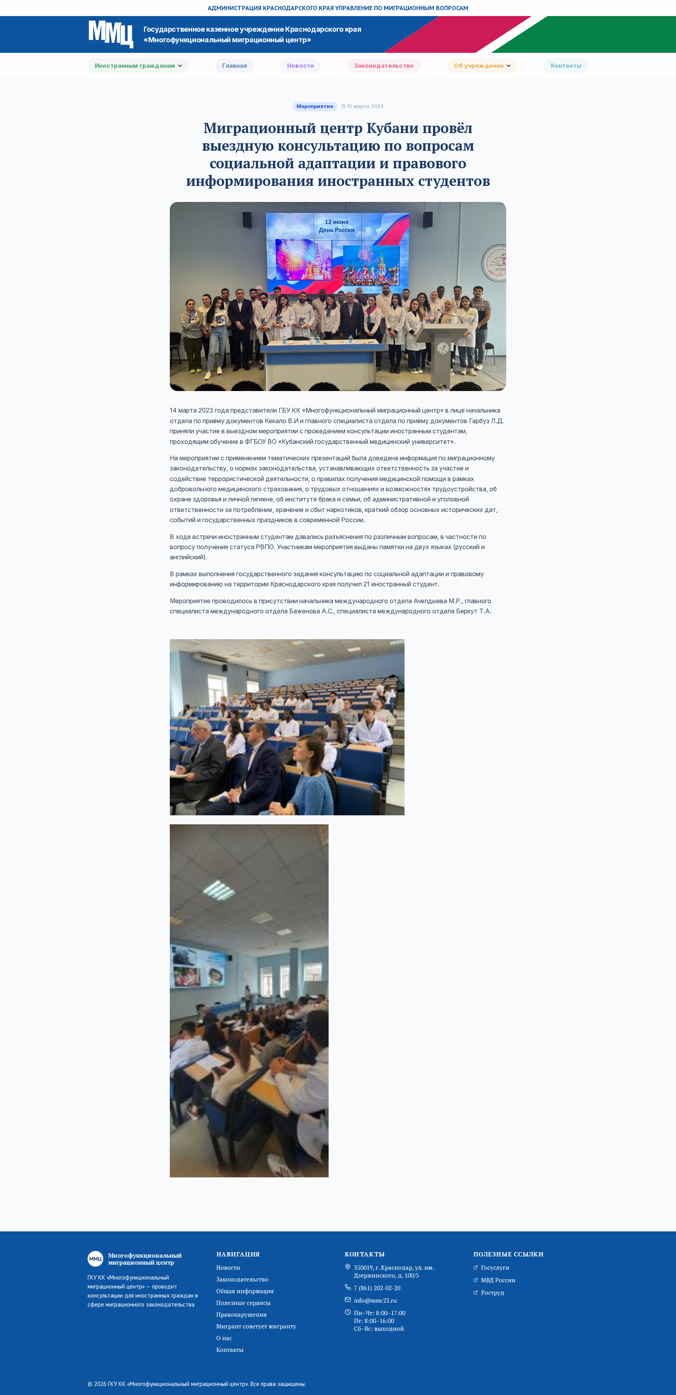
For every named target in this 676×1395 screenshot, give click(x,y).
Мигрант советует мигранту (256, 1326)
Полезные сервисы (243, 1303)
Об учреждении (478, 65)
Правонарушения (241, 1314)
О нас (224, 1338)
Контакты (566, 65)
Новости (300, 65)
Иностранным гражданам (135, 65)
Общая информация (245, 1291)
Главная (234, 65)
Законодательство (384, 65)
